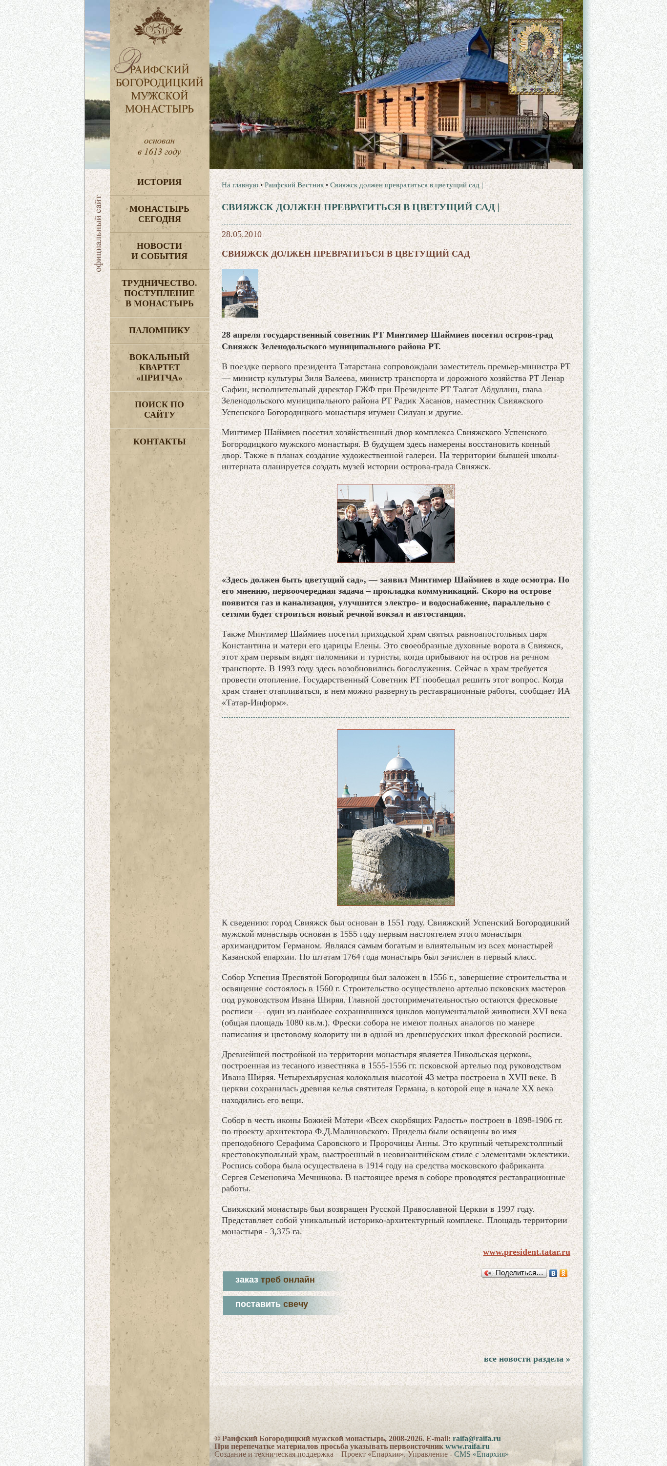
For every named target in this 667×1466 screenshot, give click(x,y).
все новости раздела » (527, 1359)
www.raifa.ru (467, 1446)
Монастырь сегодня (159, 214)
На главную (240, 185)
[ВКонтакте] (553, 1273)
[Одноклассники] (564, 1273)
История (159, 182)
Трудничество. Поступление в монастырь (159, 293)
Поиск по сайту (159, 410)
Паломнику (159, 330)
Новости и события (159, 251)
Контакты (159, 441)
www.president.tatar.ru (526, 1252)
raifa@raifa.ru (477, 1438)
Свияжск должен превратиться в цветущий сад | (406, 185)
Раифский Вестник (294, 185)
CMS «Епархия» (481, 1454)
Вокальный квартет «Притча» (159, 367)
